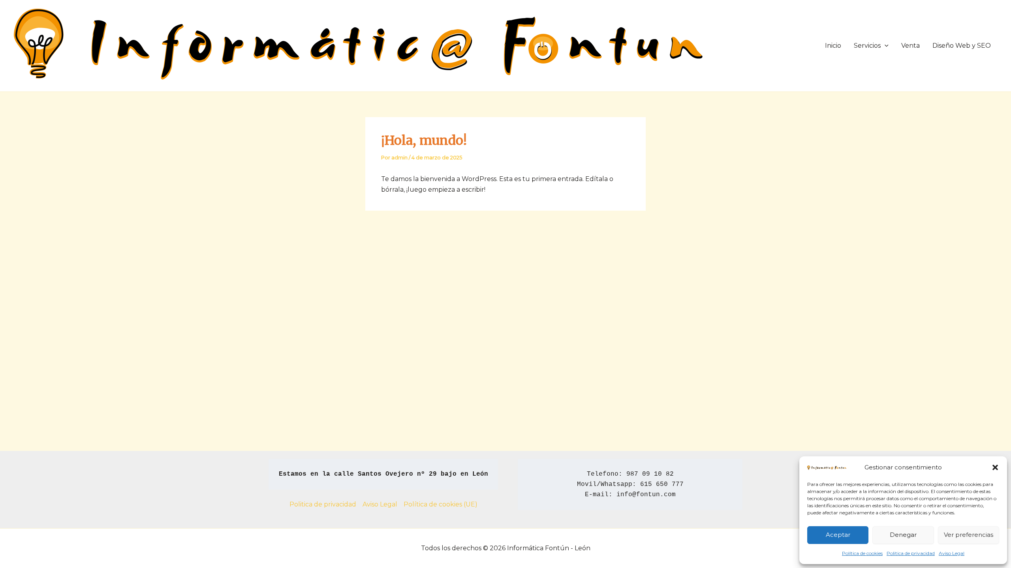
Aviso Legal (951, 553)
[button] (995, 467)
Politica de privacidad (911, 553)
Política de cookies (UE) (440, 504)
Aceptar (838, 534)
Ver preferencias (968, 534)
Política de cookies (862, 553)
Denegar (903, 534)
